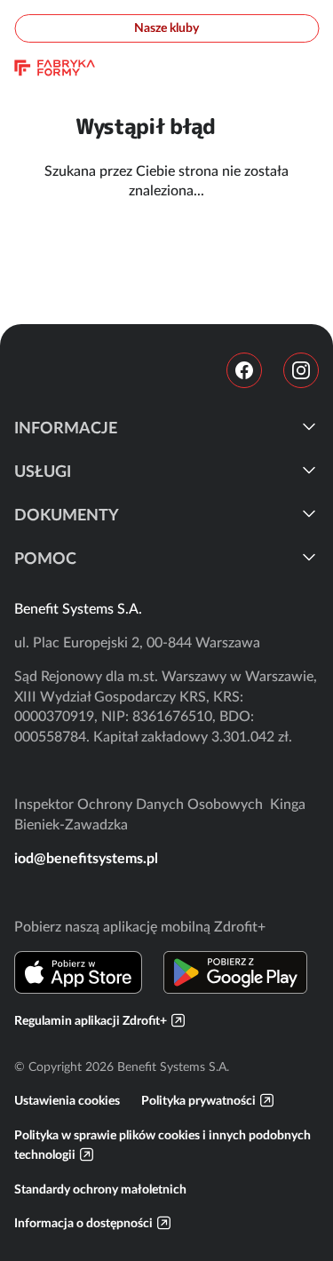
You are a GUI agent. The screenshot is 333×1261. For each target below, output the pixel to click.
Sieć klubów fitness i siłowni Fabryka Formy (54, 68)
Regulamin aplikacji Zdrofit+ (90, 1020)
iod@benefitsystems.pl (86, 858)
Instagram (301, 370)
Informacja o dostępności (83, 1223)
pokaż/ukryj (309, 426)
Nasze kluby (166, 27)
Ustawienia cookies (67, 1100)
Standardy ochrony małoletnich (100, 1189)
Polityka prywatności (198, 1100)
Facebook (244, 370)
